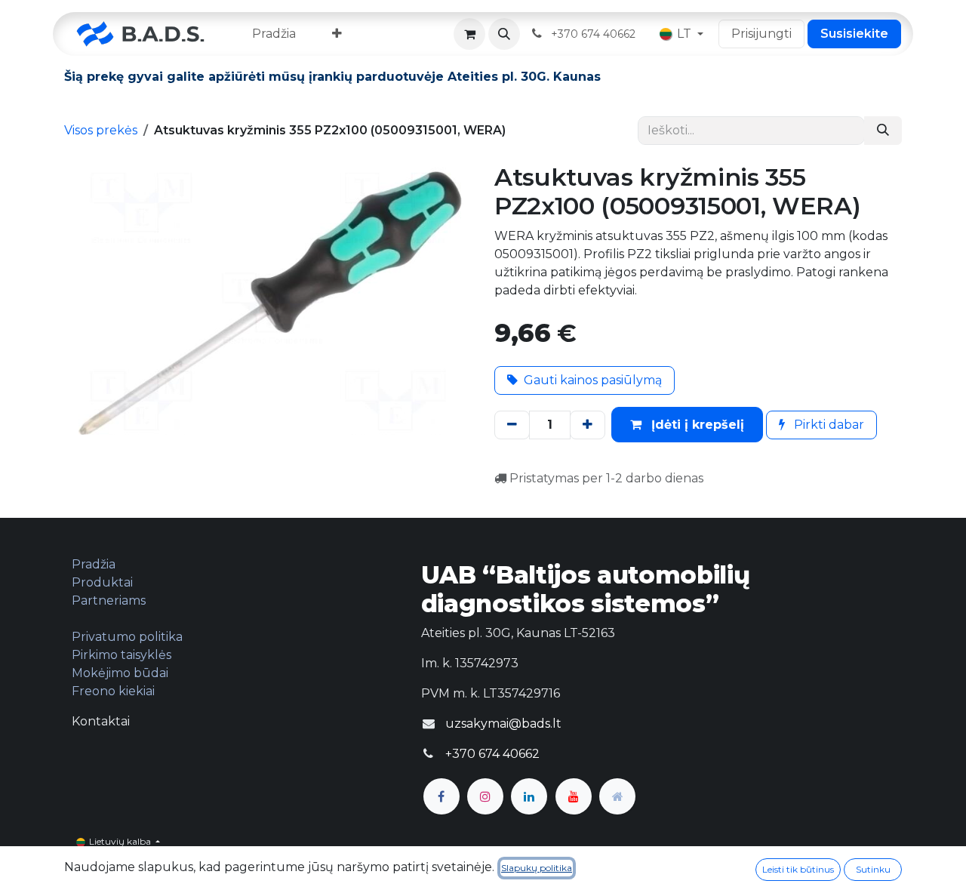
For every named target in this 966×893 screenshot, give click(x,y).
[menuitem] (274, 34)
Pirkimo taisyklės (121, 655)
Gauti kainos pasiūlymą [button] (593, 380)
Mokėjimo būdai (120, 673)
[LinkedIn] (529, 796)
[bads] (617, 796)
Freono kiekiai (113, 691)
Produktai (102, 582)
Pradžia (93, 564)
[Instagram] (485, 796)
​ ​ (594, 33)
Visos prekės (100, 130)
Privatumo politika (127, 637)
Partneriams (109, 600)
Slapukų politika (536, 867)
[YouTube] (573, 796)
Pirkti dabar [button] (827, 424)
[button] (504, 34)
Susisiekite (854, 33)
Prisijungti (761, 33)
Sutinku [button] (873, 869)
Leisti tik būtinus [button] (798, 869)
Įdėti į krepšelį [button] (696, 424)
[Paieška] (883, 130)
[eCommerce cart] (469, 34)
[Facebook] (441, 796)
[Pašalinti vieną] (512, 425)
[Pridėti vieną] (587, 425)
